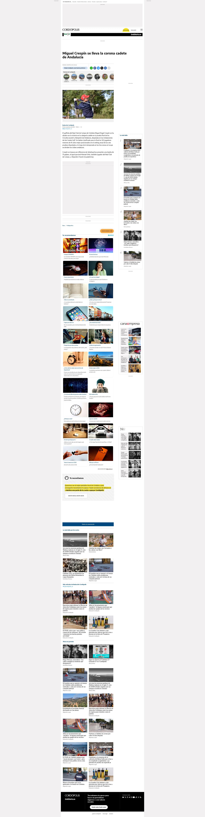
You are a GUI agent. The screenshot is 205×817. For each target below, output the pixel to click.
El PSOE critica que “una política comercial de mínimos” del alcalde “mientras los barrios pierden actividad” (74, 633)
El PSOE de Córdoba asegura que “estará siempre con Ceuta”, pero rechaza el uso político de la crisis (74, 759)
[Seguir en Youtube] (134, 797)
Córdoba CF (105, 1)
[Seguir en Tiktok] (136, 797)
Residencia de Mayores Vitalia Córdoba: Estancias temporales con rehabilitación (124, 341)
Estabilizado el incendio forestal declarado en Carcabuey (73, 709)
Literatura (89, 1)
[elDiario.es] (74, 799)
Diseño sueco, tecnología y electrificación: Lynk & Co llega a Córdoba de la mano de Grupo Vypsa (124, 350)
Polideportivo (70, 225)
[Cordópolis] (74, 795)
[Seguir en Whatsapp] (138, 797)
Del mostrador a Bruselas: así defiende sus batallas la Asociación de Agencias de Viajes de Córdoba (124, 359)
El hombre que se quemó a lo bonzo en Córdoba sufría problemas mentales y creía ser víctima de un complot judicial (101, 576)
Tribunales (94, 1)
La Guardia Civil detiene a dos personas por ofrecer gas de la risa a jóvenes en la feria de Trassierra (100, 632)
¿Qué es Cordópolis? (96, 813)
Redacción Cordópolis (68, 125)
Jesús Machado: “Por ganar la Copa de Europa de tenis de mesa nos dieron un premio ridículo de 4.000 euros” (124, 473)
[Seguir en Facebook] (127, 797)
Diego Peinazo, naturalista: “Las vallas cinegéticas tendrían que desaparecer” (73, 661)
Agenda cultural (99, 1)
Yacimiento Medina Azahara (82, 1)
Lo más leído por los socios (71, 530)
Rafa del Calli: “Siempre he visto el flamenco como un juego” (124, 446)
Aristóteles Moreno (67, 579)
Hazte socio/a (126, 30)
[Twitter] (101, 68)
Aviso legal (105, 813)
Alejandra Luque (93, 580)
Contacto (111, 813)
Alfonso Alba (66, 555)
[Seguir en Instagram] (131, 797)
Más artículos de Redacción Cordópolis (74, 584)
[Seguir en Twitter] (125, 797)
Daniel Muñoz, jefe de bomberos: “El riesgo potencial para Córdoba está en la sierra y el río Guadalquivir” (124, 455)
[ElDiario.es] (136, 34)
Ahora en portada (68, 641)
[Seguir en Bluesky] (123, 797)
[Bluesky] (98, 68)
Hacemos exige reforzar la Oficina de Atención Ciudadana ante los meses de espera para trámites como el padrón (75, 608)
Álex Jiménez (92, 663)
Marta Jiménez (92, 552)
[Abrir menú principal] (142, 29)
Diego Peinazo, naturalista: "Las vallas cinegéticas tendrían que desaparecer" (131, 243)
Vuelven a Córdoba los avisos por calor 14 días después (99, 734)
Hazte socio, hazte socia (76, 495)
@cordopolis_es (68, 128)
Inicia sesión (133, 30)
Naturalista (74, 1)
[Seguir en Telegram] (129, 797)
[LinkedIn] (105, 68)
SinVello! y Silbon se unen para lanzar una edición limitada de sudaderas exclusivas (123, 368)
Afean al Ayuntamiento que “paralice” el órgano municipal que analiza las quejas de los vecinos (100, 607)
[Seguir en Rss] (140, 797)
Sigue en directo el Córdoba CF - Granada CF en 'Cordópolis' (99, 660)
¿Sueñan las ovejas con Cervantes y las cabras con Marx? (100, 549)
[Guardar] (108, 68)
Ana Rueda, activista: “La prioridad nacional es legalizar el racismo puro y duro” (124, 464)
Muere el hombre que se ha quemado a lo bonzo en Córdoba (73, 783)
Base (63, 225)
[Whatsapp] (91, 68)
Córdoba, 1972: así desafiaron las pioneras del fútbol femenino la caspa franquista (73, 575)
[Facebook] (94, 68)
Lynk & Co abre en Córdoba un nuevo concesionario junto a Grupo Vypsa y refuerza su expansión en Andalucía (124, 332)
